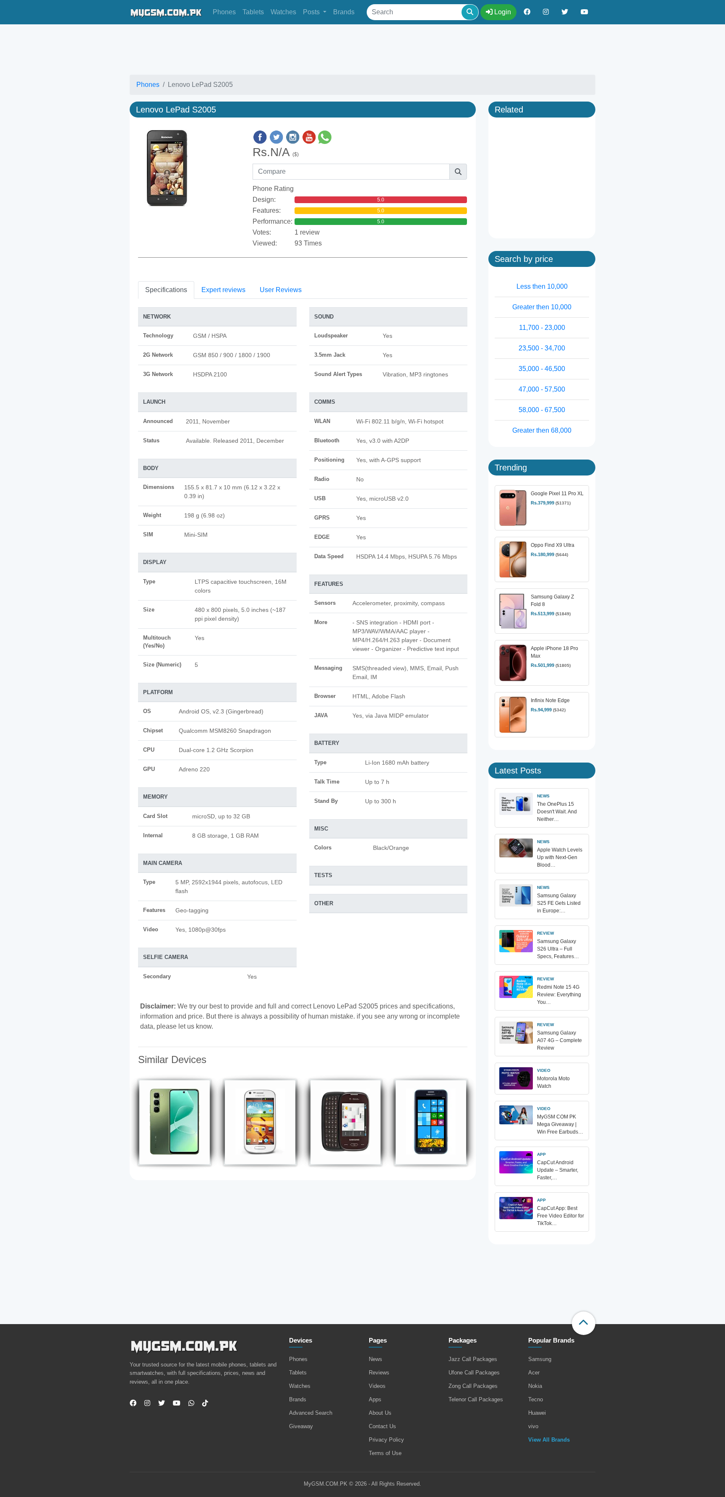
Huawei (537, 1413)
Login (502, 12)
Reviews (379, 1372)
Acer (534, 1372)
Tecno (535, 1399)
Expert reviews (223, 289)
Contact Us (382, 1426)
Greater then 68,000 (541, 430)
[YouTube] (173, 1403)
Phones (224, 12)
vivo (533, 1426)
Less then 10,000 (542, 286)
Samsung (539, 1359)
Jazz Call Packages (473, 1359)
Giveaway (301, 1426)
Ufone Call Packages (474, 1372)
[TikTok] (202, 1403)
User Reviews (281, 289)
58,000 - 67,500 (542, 409)
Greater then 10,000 (541, 307)
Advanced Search (310, 1413)
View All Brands (549, 1440)
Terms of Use (385, 1453)
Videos (377, 1386)
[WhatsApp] (188, 1403)
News (375, 1359)
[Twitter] (158, 1403)
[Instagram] (144, 1403)
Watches (283, 12)
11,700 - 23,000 (542, 327)
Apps (375, 1399)
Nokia (535, 1386)
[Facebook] (133, 1403)
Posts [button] (312, 12)
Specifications (166, 289)
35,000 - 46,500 (542, 368)
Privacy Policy (386, 1440)
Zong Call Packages (473, 1386)
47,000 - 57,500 (542, 389)
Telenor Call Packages (476, 1399)
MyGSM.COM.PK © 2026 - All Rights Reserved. (362, 1484)
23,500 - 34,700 (542, 348)
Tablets (253, 12)
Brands (344, 12)
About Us (380, 1413)
